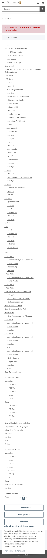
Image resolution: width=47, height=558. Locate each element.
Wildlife (10, 156)
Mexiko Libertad (13, 114)
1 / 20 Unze (9, 274)
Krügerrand (12, 361)
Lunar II (10, 86)
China (7, 402)
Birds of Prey (12, 160)
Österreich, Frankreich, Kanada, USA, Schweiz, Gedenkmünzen (23, 70)
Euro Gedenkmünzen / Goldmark (18, 291)
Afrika (9, 124)
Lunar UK (11, 110)
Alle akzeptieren (24, 508)
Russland (8, 433)
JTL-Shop (27, 555)
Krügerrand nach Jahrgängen (16, 426)
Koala (9, 82)
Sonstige (10, 93)
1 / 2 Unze (9, 79)
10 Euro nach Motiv (15, 55)
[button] (38, 2)
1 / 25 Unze (9, 284)
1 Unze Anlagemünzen (14, 89)
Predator (10, 163)
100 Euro (11, 295)
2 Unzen (8, 170)
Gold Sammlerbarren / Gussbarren (21, 316)
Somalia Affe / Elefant (16, 121)
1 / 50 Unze (9, 288)
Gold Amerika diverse (13, 305)
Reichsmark (9, 66)
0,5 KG (7, 223)
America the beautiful (16, 188)
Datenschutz (20, 551)
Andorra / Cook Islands (16, 117)
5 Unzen (8, 184)
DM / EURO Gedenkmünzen (16, 48)
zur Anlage (11, 59)
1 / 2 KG (10, 474)
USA (6, 440)
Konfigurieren (24, 515)
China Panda (12, 103)
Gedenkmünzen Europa (17, 302)
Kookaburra (12, 131)
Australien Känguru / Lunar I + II (20, 260)
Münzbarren (12, 247)
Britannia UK (12, 107)
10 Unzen (8, 198)
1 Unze (7, 347)
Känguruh (11, 138)
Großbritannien (13, 358)
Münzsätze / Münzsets (14, 430)
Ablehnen (24, 522)
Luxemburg (12, 267)
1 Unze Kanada (11, 149)
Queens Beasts (13, 202)
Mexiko (10, 195)
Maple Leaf (11, 153)
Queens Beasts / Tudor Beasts (19, 177)
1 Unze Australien (12, 128)
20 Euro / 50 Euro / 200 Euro (18, 298)
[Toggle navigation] (3, 1)
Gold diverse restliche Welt (15, 309)
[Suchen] (42, 9)
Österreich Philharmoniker (18, 96)
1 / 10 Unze (9, 256)
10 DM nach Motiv (14, 52)
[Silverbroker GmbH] (14, 2)
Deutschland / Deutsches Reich (17, 423)
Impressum (8, 551)
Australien (9, 381)
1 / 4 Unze (9, 75)
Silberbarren (10, 244)
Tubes (7, 497)
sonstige (10, 270)
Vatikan (7, 444)
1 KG (6, 226)
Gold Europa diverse (13, 372)
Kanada (10, 205)
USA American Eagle (15, 100)
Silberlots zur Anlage (13, 62)
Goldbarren (9, 312)
